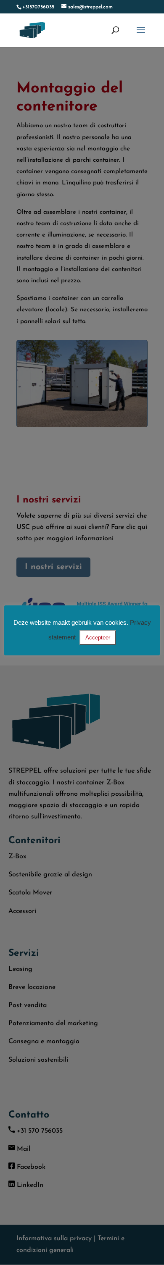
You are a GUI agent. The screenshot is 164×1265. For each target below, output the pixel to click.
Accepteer (97, 637)
